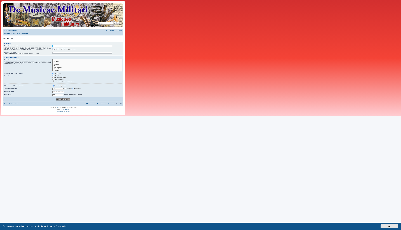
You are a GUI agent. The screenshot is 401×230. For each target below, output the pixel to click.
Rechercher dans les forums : (12, 59)
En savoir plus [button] (61, 226)
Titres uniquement (58, 79)
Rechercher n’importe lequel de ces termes (65, 49)
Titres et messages (59, 75)
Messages (57, 85)
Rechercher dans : (9, 75)
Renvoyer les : (8, 94)
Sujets (64, 85)
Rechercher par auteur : (10, 52)
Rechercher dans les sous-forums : (13, 73)
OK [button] (389, 226)
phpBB (58, 107)
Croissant (69, 88)
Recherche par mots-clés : (11, 45)
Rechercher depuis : (9, 91)
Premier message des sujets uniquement (64, 81)
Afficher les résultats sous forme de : (14, 85)
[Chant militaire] (87, 69)
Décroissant (77, 88)
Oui (55, 73)
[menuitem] (15, 30)
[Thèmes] (87, 66)
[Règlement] (87, 61)
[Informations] (87, 63)
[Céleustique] (87, 70)
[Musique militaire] (87, 67)
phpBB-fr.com (66, 109)
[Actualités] (87, 64)
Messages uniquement (60, 77)
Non (60, 73)
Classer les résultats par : (11, 88)
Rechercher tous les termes (61, 48)
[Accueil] (63, 15)
